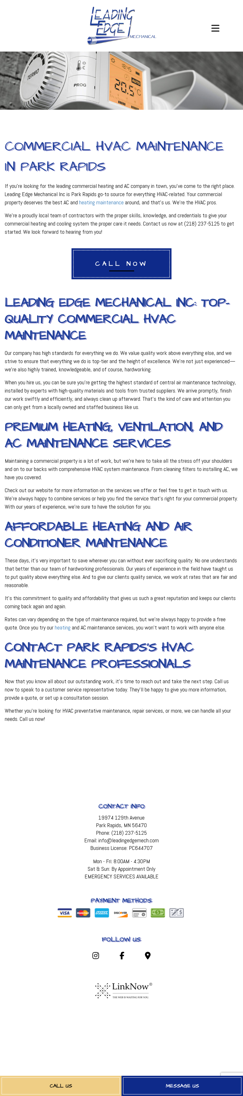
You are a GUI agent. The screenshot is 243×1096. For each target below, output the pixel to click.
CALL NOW (121, 263)
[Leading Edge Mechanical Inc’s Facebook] (122, 956)
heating (63, 627)
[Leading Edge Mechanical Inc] (121, 25)
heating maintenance (101, 202)
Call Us (61, 1085)
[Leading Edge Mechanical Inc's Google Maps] (147, 956)
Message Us (182, 1085)
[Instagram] (96, 956)
